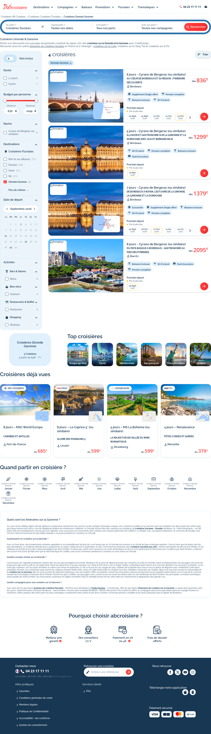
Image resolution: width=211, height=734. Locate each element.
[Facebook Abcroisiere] (170, 672)
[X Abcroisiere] (178, 672)
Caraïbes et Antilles (16, 436)
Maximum (30, 106)
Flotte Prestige (98, 588)
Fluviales (124, 7)
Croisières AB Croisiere (13, 16)
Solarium (15, 294)
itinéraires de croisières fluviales (47, 46)
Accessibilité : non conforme (34, 718)
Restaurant (16, 309)
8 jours (12, 84)
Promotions (102, 7)
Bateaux (87, 7)
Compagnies (65, 7)
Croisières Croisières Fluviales (44, 16)
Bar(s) (13, 278)
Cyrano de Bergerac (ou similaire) (21, 132)
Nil (13, 176)
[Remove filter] (70, 62)
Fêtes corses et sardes (179, 436)
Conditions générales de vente (35, 698)
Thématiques (146, 7)
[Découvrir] (204, 117)
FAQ (88, 691)
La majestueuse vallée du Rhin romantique (130, 439)
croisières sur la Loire (104, 46)
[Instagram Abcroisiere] (193, 672)
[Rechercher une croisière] (128, 672)
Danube (15, 164)
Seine (14, 170)
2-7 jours (13, 78)
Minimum (11, 106)
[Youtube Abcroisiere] (185, 672)
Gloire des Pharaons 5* (71, 439)
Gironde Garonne (19, 181)
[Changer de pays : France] (17, 671)
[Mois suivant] (190, 117)
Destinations (41, 7)
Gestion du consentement (33, 725)
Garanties (24, 691)
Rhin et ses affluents (22, 159)
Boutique (15, 324)
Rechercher (198, 26)
